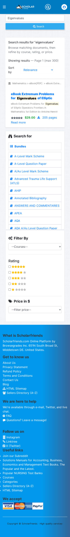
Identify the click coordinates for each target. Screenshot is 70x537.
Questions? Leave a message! (26, 420)
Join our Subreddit (15, 456)
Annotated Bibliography (29, 198)
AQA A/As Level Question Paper (35, 228)
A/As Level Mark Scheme (30, 171)
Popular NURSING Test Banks (23, 473)
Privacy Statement (15, 367)
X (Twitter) (12, 446)
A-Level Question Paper (29, 164)
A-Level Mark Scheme (28, 156)
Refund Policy (12, 371)
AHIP (17, 190)
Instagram (13, 437)
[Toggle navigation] (48, 7)
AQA (16, 220)
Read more (18, 122)
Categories (10, 481)
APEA (17, 213)
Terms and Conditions (17, 375)
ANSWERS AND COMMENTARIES (36, 205)
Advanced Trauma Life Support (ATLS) (33, 181)
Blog (6, 384)
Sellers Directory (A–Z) (22, 393)
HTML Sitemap (16, 388)
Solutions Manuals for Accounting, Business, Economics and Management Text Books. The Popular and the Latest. (34, 464)
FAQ (8, 416)
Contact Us (10, 380)
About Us (9, 363)
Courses (8, 477)
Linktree (11, 441)
